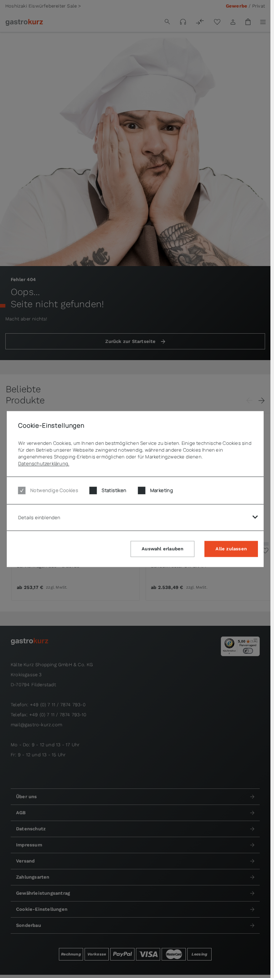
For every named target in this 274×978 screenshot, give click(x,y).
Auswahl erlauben (162, 548)
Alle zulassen (231, 548)
